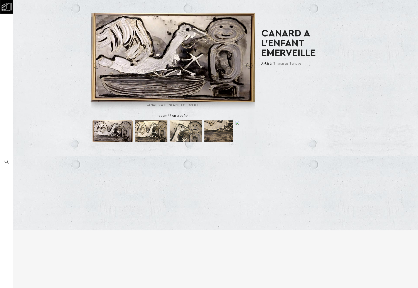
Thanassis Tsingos (287, 63)
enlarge (178, 115)
